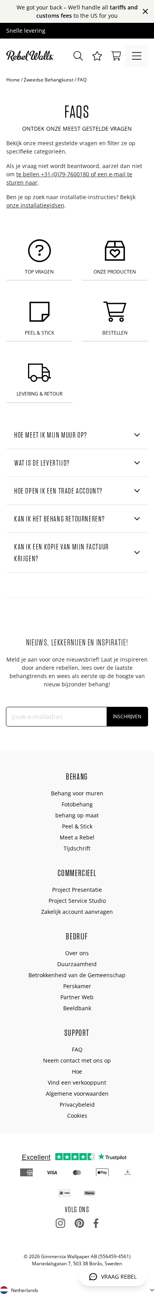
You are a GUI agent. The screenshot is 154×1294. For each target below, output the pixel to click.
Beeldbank (77, 1008)
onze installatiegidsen (35, 205)
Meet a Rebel (77, 837)
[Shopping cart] (116, 55)
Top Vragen (39, 271)
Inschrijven (127, 716)
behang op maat (77, 815)
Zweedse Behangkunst (48, 79)
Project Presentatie (77, 889)
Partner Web (77, 997)
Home (13, 79)
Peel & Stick (39, 332)
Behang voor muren (77, 793)
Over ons (77, 953)
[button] (97, 55)
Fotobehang (77, 804)
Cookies (77, 1115)
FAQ (77, 1049)
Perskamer (77, 986)
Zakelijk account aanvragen (77, 911)
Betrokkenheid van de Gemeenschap (77, 975)
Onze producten (115, 271)
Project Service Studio (77, 900)
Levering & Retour (39, 393)
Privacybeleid (77, 1104)
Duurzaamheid (77, 964)
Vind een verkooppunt (77, 1082)
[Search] (78, 55)
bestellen (115, 332)
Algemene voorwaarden (77, 1093)
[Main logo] (31, 55)
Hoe (77, 1071)
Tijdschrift (77, 848)
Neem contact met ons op (77, 1060)
